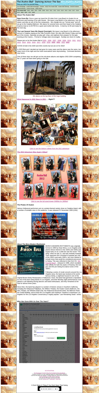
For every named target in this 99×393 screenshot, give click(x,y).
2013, (19, 42)
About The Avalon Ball (51, 6)
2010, (69, 40)
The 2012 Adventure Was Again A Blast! (32, 152)
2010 (47, 10)
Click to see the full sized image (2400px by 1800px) (49, 201)
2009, (64, 40)
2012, (79, 40)
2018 (77, 10)
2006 (32, 10)
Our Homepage (21, 6)
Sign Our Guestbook (51, 373)
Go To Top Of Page (49, 370)
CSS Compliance (43, 376)
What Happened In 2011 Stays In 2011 (31, 99)
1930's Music (38, 8)
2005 (28, 10)
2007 (36, 10)
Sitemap (58, 376)
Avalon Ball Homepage (32, 6)
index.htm (58, 379)
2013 (58, 10)
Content (42, 6)
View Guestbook (61, 373)
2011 (51, 10)
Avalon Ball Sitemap (63, 6)
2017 (73, 10)
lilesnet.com (46, 379)
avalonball (52, 379)
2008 (39, 10)
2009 (43, 10)
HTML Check (52, 376)
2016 (69, 10)
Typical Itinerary (21, 8)
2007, (55, 40)
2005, (45, 40)
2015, (29, 42)
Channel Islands (74, 6)
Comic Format (30, 8)
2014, (24, 42)
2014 (62, 10)
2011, (74, 40)
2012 (54, 10)
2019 (18, 12)
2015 (66, 10)
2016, (34, 42)
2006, (50, 40)
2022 (29, 12)
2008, (59, 40)
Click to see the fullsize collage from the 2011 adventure (49, 148)
